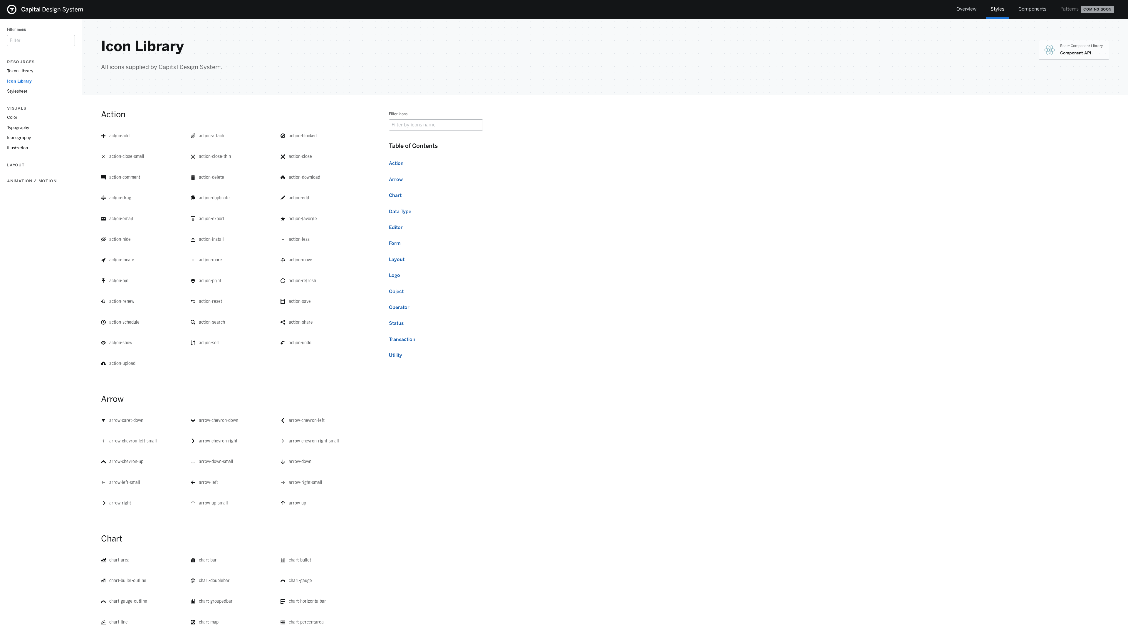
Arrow (396, 179)
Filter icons (398, 113)
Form (395, 243)
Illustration (17, 148)
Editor (396, 227)
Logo (394, 275)
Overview (966, 9)
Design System (52, 9)
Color (12, 117)
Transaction (402, 339)
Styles (997, 9)
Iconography (19, 137)
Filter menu (16, 29)
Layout (396, 259)
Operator (399, 307)
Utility (395, 355)
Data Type (400, 211)
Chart (395, 195)
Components (1032, 9)
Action (396, 163)
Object (396, 291)
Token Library (20, 70)
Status (396, 323)
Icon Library (19, 81)
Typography (18, 127)
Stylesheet (17, 91)
